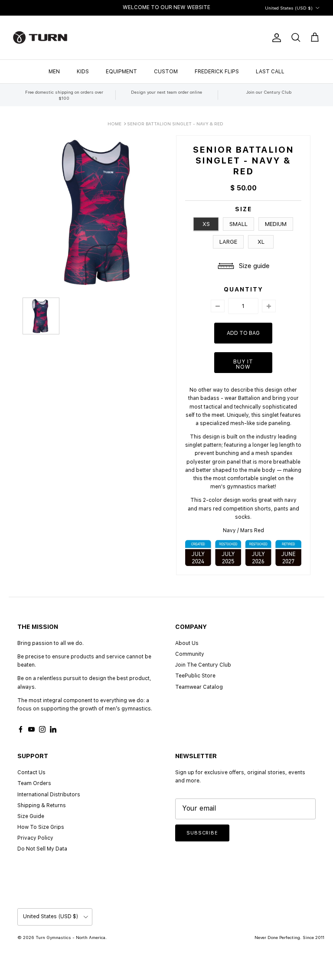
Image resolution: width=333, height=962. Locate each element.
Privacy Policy (35, 838)
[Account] (275, 38)
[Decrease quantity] (218, 306)
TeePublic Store (195, 676)
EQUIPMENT (121, 72)
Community (189, 654)
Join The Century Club (203, 665)
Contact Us (31, 772)
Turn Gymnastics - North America (70, 937)
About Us (187, 643)
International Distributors (48, 795)
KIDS (83, 72)
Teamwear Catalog (199, 687)
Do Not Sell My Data (42, 849)
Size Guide (30, 816)
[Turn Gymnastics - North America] (40, 37)
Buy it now (243, 364)
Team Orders (34, 783)
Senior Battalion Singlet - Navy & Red (175, 123)
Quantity (243, 289)
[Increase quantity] (269, 306)
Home (114, 123)
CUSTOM (166, 72)
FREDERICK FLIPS (217, 72)
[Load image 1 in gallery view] (99, 212)
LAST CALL (270, 72)
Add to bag (243, 333)
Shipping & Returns (41, 805)
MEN (54, 72)
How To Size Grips (40, 827)
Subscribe (202, 833)
